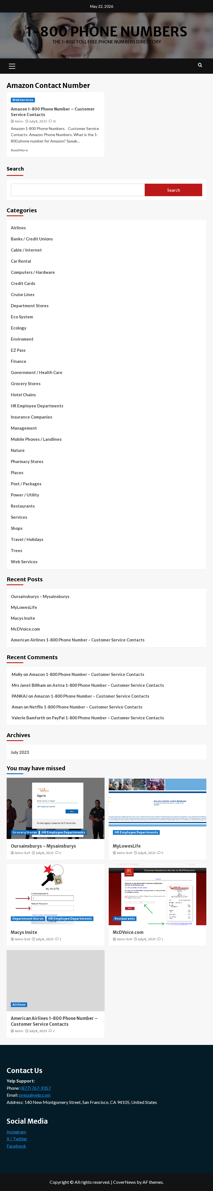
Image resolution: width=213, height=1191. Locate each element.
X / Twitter (17, 1138)
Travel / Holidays (27, 539)
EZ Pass (18, 350)
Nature (18, 450)
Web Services (22, 100)
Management (24, 427)
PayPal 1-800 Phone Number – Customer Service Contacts (108, 717)
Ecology (18, 327)
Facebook (16, 1145)
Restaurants (23, 505)
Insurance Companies (31, 416)
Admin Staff (22, 853)
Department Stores (30, 305)
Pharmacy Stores (27, 461)
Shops (16, 528)
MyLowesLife (24, 607)
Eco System (22, 316)
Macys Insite (23, 618)
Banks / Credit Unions (32, 238)
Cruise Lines (22, 294)
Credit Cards (23, 283)
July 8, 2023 (38, 121)
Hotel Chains (23, 394)
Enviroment (22, 338)
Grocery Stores (25, 383)
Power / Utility (25, 494)
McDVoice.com (25, 628)
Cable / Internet (26, 249)
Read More (19, 150)
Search (15, 168)
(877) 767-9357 (36, 1088)
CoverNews (124, 1182)
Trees (16, 550)
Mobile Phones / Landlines (36, 439)
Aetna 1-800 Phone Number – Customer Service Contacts (108, 685)
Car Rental (21, 261)
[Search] (200, 65)
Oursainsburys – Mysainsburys (40, 596)
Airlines (18, 227)
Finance (18, 361)
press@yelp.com (34, 1095)
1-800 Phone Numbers (106, 31)
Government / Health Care (36, 372)
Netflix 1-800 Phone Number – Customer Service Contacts (85, 706)
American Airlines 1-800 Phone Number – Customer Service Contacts (77, 639)
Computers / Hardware (33, 272)
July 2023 (20, 752)
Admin (19, 121)
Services (19, 517)
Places (17, 472)
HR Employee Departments (37, 405)
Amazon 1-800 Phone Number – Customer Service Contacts (86, 674)
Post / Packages (26, 483)
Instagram (16, 1131)
